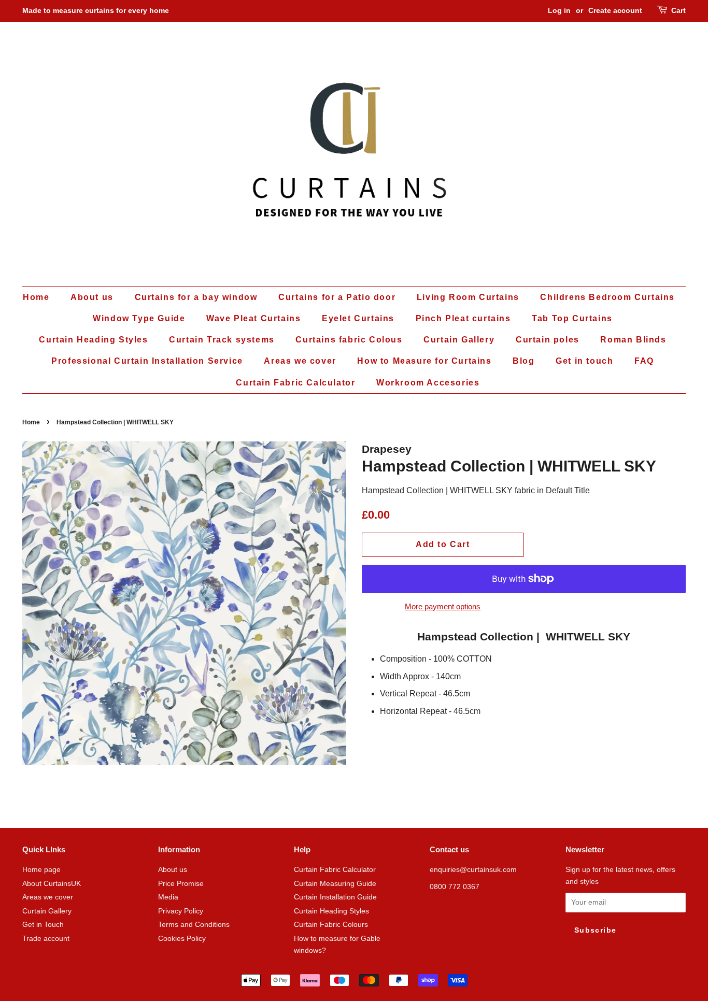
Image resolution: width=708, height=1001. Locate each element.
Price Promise (181, 884)
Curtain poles (547, 339)
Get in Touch (43, 924)
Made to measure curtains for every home (95, 10)
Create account (615, 10)
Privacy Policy (180, 911)
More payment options (442, 606)
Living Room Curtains (468, 297)
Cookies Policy (182, 938)
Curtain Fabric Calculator (295, 382)
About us (92, 297)
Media (168, 897)
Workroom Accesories (427, 382)
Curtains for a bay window (196, 297)
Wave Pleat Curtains (253, 318)
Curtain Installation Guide (335, 897)
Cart (678, 10)
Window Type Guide (139, 318)
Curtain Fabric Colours (331, 924)
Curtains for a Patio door (336, 297)
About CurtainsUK (51, 884)
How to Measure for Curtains (424, 360)
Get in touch (584, 360)
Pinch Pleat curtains (463, 318)
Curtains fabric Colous (348, 339)
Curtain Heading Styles (93, 339)
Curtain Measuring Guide (335, 884)
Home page (41, 870)
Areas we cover (300, 360)
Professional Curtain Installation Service (147, 360)
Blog (523, 360)
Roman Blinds (633, 339)
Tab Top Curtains (572, 318)
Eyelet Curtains (358, 318)
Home (36, 297)
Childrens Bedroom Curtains (607, 297)
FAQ (644, 360)
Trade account (45, 938)
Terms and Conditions (194, 924)
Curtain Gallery (458, 339)
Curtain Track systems (222, 339)
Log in (559, 10)
